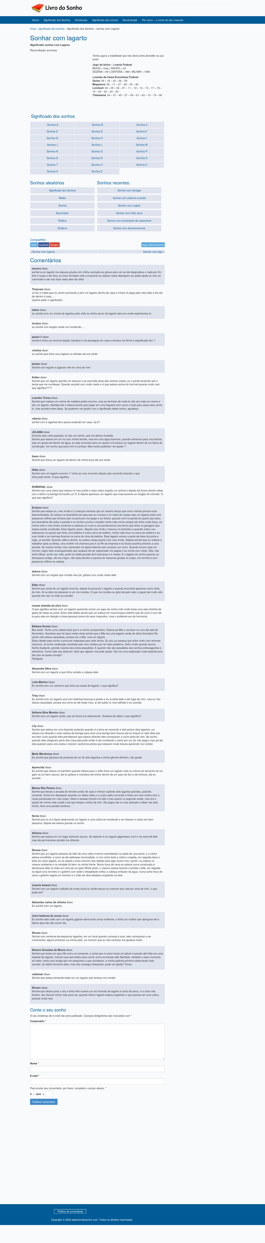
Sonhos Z (97, 171)
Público (62, 220)
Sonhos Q (52, 158)
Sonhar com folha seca (129, 213)
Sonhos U (97, 164)
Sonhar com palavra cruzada (129, 198)
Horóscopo (81, 20)
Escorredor (62, 213)
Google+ (54, 244)
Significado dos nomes (105, 20)
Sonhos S (141, 158)
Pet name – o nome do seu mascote (162, 20)
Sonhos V (141, 164)
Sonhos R (97, 158)
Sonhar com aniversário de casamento (129, 220)
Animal (62, 205)
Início (33, 28)
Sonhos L (97, 144)
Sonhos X (52, 171)
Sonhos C (142, 124)
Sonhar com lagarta (43, 251)
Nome (34, 1063)
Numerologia (130, 20)
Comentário (38, 1021)
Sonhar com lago (153, 251)
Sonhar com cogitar (129, 205)
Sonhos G (52, 138)
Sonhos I (142, 138)
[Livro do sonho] (57, 8)
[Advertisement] (60, 79)
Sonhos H (97, 138)
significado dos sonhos (52, 28)
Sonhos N (52, 151)
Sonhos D (52, 131)
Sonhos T (52, 164)
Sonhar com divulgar (129, 190)
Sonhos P (141, 151)
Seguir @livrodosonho (153, 244)
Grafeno (62, 228)
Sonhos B (97, 124)
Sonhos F (141, 131)
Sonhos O (97, 151)
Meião (62, 198)
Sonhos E (97, 131)
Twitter (34, 244)
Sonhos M (141, 144)
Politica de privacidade (70, 1211)
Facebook (44, 244)
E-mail (34, 1076)
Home (35, 20)
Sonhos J (52, 144)
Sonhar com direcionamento (129, 228)
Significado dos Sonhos (57, 20)
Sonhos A (52, 124)
